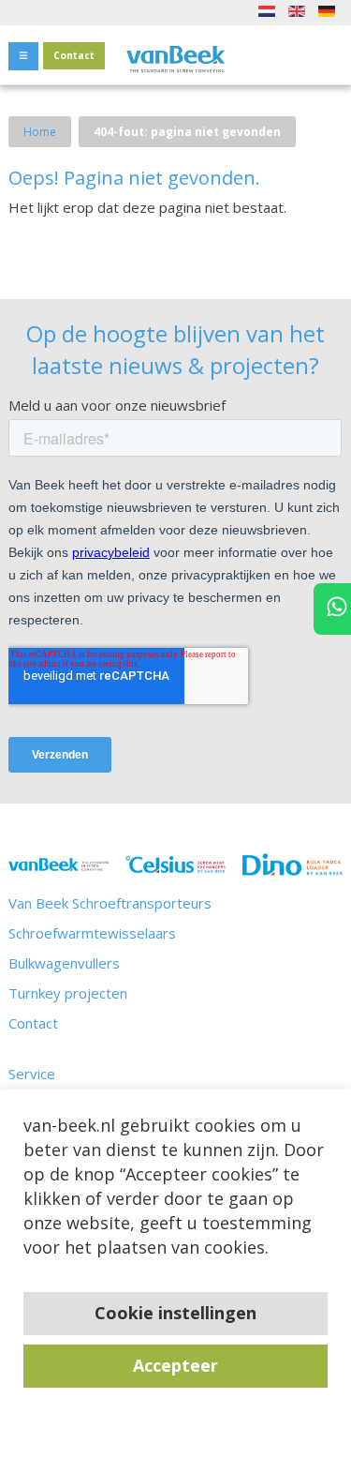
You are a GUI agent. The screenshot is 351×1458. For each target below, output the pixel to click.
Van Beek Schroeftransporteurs (110, 903)
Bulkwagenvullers (64, 963)
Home (39, 132)
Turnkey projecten (67, 993)
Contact (74, 55)
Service (31, 1073)
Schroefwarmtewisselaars (92, 933)
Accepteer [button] (175, 1365)
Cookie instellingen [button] (175, 1312)
